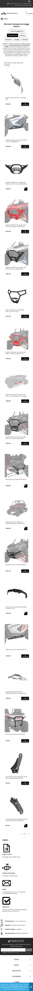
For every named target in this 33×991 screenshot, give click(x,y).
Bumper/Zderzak (12, 35)
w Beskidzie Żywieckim (16, 933)
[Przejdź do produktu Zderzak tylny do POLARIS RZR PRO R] (16, 465)
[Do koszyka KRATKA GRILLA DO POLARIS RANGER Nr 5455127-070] (25, 613)
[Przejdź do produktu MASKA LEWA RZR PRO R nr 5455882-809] (16, 84)
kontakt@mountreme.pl (15, 3)
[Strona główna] (9, 13)
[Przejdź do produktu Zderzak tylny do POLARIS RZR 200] (16, 720)
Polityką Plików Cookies (16, 986)
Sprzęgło (17, 39)
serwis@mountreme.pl (10, 893)
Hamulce (22, 35)
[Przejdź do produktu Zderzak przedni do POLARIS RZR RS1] (16, 550)
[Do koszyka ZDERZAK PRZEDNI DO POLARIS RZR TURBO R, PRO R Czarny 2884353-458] (25, 189)
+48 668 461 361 (27, 3)
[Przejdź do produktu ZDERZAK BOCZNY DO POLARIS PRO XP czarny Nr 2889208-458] (16, 126)
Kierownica (8, 39)
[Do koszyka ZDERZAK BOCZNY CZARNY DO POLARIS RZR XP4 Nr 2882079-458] (25, 528)
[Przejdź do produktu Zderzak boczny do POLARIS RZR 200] (16, 635)
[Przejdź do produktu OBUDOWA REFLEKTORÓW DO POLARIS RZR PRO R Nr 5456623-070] (16, 678)
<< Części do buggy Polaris (16, 31)
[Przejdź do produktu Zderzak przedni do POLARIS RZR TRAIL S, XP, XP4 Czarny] (16, 296)
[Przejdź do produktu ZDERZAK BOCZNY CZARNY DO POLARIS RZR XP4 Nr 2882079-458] (16, 508)
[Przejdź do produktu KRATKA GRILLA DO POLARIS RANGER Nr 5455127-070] (16, 593)
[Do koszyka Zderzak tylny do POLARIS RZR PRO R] (25, 486)
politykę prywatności (25, 952)
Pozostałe (25, 39)
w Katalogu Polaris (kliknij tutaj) (11, 857)
